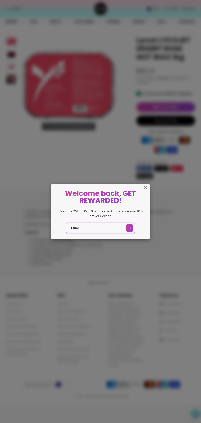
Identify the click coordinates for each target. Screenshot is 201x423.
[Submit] (129, 228)
